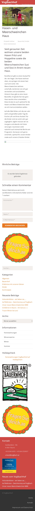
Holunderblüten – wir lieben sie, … (14, 299)
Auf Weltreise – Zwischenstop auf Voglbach (17, 302)
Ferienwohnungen (10, 333)
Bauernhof (21, 41)
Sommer (7, 346)
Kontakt (30, 503)
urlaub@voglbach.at (12, 455)
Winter (6, 342)
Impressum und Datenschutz (22, 507)
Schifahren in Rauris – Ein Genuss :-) (14, 308)
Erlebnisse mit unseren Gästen (13, 284)
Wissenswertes (9, 337)
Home (30, 498)
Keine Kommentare (10, 44)
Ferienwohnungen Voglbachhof (9, 468)
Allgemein (5, 279)
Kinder (27, 41)
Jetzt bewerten (9, 471)
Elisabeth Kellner (9, 41)
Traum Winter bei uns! (10, 311)
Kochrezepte (6, 290)
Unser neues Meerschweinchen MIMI (15, 305)
